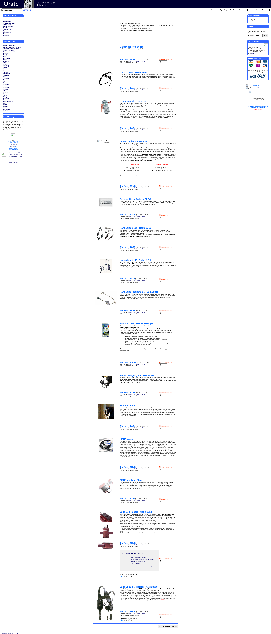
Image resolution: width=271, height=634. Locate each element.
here (252, 53)
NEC (4, 76)
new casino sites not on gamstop (141, 566)
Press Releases (258, 88)
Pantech (6, 87)
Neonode (6, 78)
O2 (4, 81)
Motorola (6, 75)
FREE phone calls (9, 23)
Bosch (5, 59)
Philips (5, 89)
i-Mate (5, 67)
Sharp (5, 97)
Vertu (5, 108)
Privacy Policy (13, 162)
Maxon (5, 72)
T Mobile (6, 106)
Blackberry (7, 58)
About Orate (7, 32)
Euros (130, 61)
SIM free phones (8, 50)
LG (4, 70)
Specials (6, 31)
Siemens (6, 98)
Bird (4, 56)
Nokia (5, 80)
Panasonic (6, 86)
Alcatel (5, 53)
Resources (7, 34)
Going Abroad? (8, 26)
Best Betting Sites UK (138, 561)
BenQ (5, 55)
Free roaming (252, 45)
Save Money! (7, 29)
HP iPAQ (6, 66)
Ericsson (6, 61)
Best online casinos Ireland (9, 633)
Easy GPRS (7, 24)
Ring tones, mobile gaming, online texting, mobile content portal (16, 154)
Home (5, 20)
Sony (5, 100)
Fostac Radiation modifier (142, 176)
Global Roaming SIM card (12, 47)
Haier (5, 64)
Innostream (7, 69)
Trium (5, 104)
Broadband (7, 21)
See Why (12, 146)
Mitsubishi (6, 73)
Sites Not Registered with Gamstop (142, 559)
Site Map (6, 35)
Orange (5, 83)
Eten (4, 62)
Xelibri (5, 111)
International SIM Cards (11, 48)
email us (14, 144)
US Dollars (137, 61)
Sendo (5, 95)
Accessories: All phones (11, 52)
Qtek (4, 90)
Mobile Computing (9, 45)
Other (143, 61)
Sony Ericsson (8, 101)
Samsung (6, 94)
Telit (4, 103)
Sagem (5, 92)
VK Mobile (6, 109)
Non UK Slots (135, 563)
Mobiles (5, 28)
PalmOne (6, 84)
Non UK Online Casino (138, 557)
